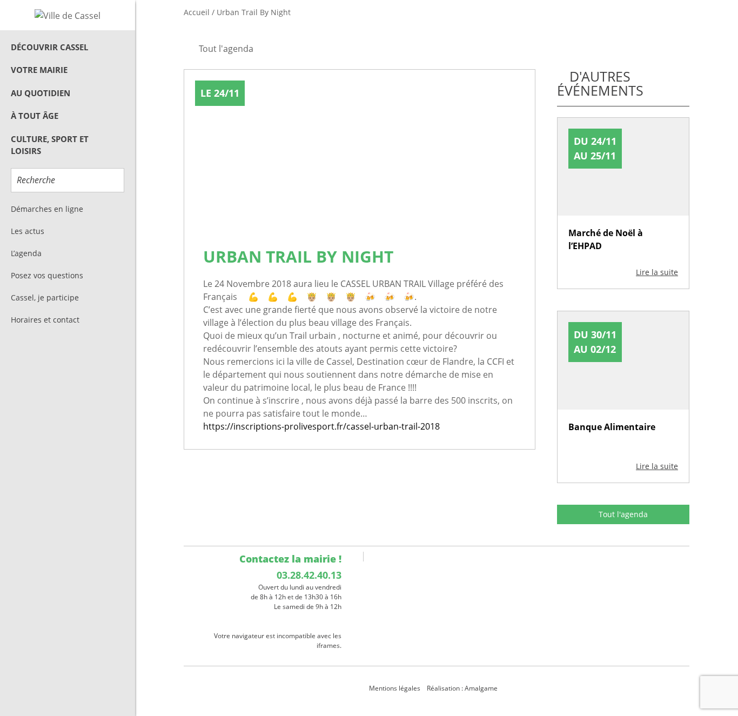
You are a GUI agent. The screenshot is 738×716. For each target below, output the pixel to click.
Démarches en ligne (47, 209)
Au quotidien (40, 93)
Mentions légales (394, 688)
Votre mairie (39, 69)
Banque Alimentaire (611, 427)
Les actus (27, 231)
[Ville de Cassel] (67, 15)
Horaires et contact (45, 319)
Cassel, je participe (45, 297)
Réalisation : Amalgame (463, 688)
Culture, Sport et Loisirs (50, 145)
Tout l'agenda (623, 514)
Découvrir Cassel (49, 47)
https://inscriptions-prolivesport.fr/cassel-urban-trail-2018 (321, 426)
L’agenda (26, 253)
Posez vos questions (47, 275)
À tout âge (34, 115)
